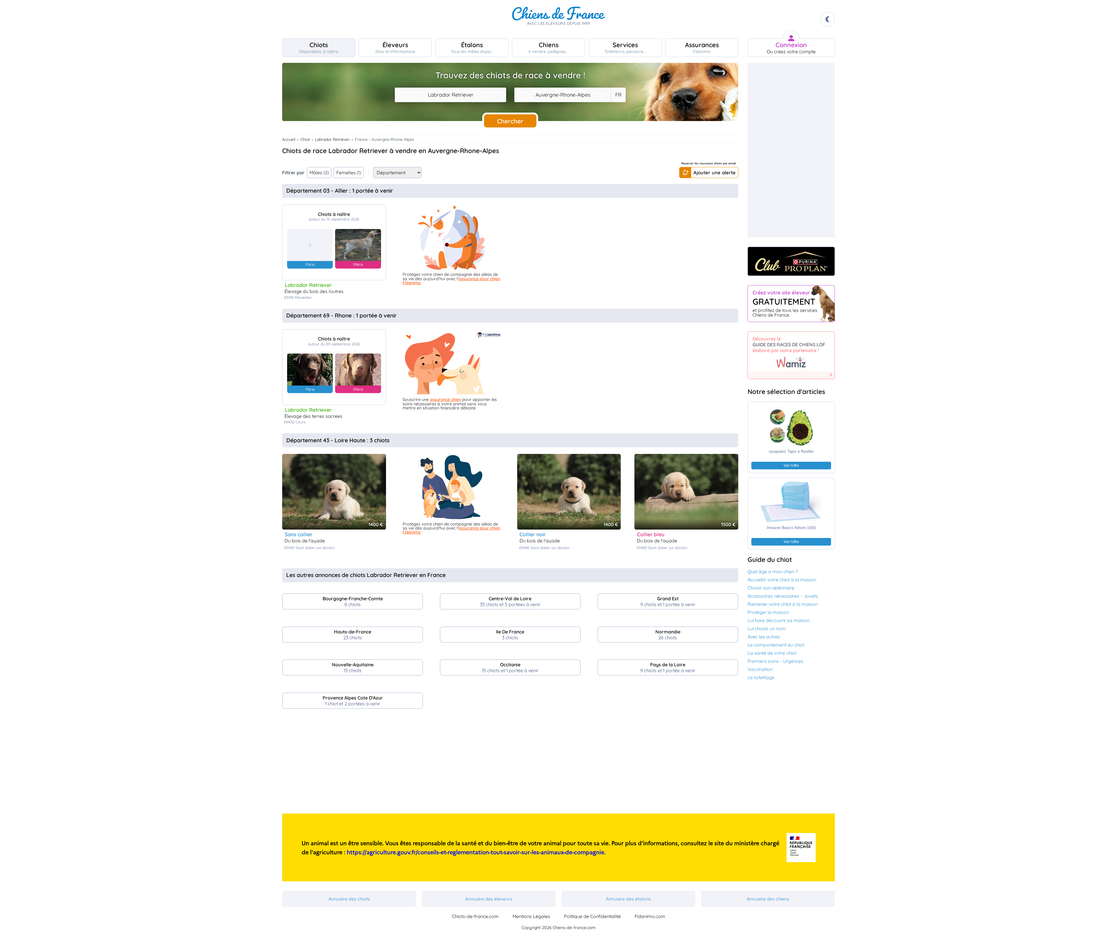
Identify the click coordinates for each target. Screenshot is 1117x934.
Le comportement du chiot (776, 644)
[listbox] (618, 95)
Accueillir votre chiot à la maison (782, 579)
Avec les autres (764, 636)
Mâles (319, 172)
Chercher (510, 121)
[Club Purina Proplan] (791, 261)
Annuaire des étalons (628, 899)
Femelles (348, 172)
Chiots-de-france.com (475, 916)
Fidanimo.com (650, 916)
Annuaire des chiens (768, 899)
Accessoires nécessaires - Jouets (783, 596)
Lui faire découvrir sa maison (779, 620)
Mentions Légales (531, 916)
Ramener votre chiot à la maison (783, 604)
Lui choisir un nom (767, 628)
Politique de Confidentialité (592, 916)
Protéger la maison (768, 612)
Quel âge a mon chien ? (773, 571)
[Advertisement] (510, 763)
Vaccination (760, 669)
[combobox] (450, 95)
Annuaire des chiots (349, 899)
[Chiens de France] (558, 19)
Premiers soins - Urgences (775, 661)
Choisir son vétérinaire (771, 587)
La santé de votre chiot (772, 653)
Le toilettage (761, 677)
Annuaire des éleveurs (488, 899)
